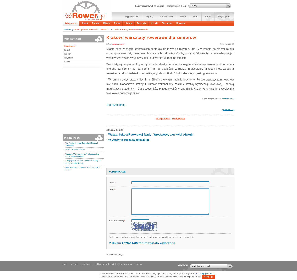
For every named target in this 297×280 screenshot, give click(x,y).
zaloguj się (159, 6)
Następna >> (178, 118)
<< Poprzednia (163, 118)
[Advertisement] (170, 156)
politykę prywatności (205, 273)
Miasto (106, 23)
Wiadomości (71, 23)
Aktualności (105, 30)
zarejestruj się (173, 6)
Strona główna (81, 30)
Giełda (183, 16)
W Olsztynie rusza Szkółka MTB (128, 139)
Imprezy (149, 16)
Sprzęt (84, 23)
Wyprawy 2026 (132, 16)
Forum (208, 16)
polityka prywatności (104, 264)
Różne (67, 62)
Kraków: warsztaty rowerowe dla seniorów (130, 30)
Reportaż (180, 23)
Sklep (195, 16)
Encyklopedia (224, 16)
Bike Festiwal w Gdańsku (75, 150)
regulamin (86, 264)
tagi (184, 6)
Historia (128, 23)
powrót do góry (228, 110)
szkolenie (119, 104)
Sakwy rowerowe (143, 6)
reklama (74, 264)
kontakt (139, 264)
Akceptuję (208, 277)
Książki (154, 23)
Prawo (117, 23)
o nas (64, 264)
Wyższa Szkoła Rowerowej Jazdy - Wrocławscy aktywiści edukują (150, 134)
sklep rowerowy (124, 264)
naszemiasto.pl (118, 44)
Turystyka (167, 23)
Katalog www (166, 16)
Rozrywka (141, 23)
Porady (95, 23)
